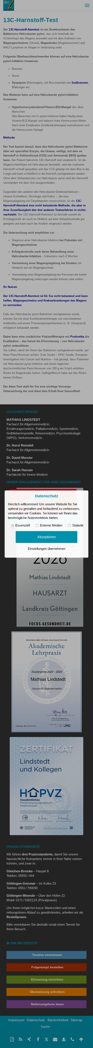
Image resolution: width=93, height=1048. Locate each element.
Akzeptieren (46, 537)
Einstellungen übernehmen (46, 548)
